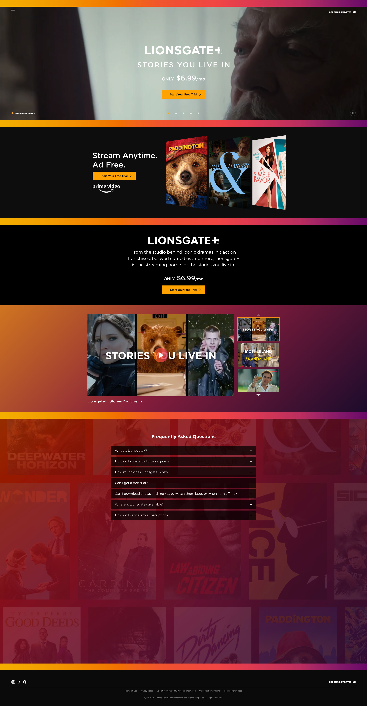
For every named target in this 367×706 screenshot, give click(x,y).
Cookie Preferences (233, 691)
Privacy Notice (147, 691)
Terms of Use (131, 691)
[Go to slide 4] (191, 113)
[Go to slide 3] (183, 113)
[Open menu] (14, 9)
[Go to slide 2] (176, 113)
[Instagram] (13, 682)
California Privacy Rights (210, 691)
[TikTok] (19, 682)
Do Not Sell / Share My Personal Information (176, 691)
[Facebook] (24, 682)
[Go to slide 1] (168, 113)
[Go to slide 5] (198, 113)
